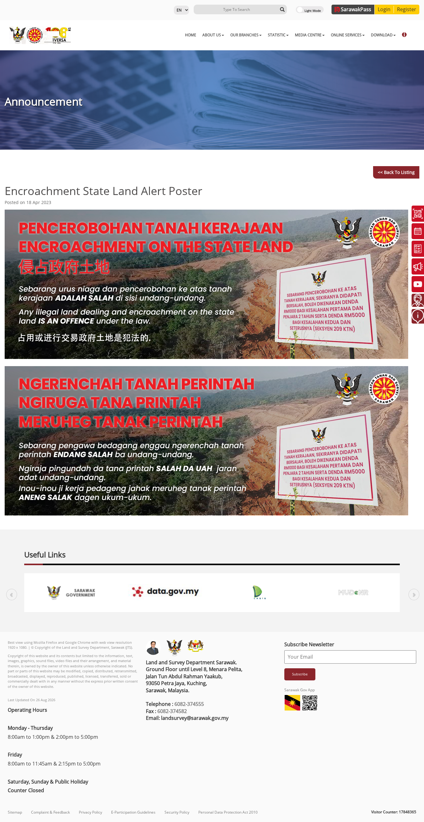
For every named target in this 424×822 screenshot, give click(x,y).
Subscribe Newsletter (309, 644)
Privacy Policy (90, 812)
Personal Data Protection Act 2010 (228, 812)
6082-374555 (189, 704)
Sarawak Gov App (299, 690)
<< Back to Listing (396, 172)
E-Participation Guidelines (133, 812)
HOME (190, 35)
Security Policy (177, 812)
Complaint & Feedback (50, 812)
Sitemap (15, 812)
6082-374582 (172, 711)
